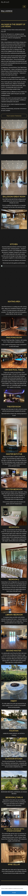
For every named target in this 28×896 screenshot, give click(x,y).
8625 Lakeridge (6, 11)
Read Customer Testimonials (14, 115)
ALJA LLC (5, 2)
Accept (14, 892)
